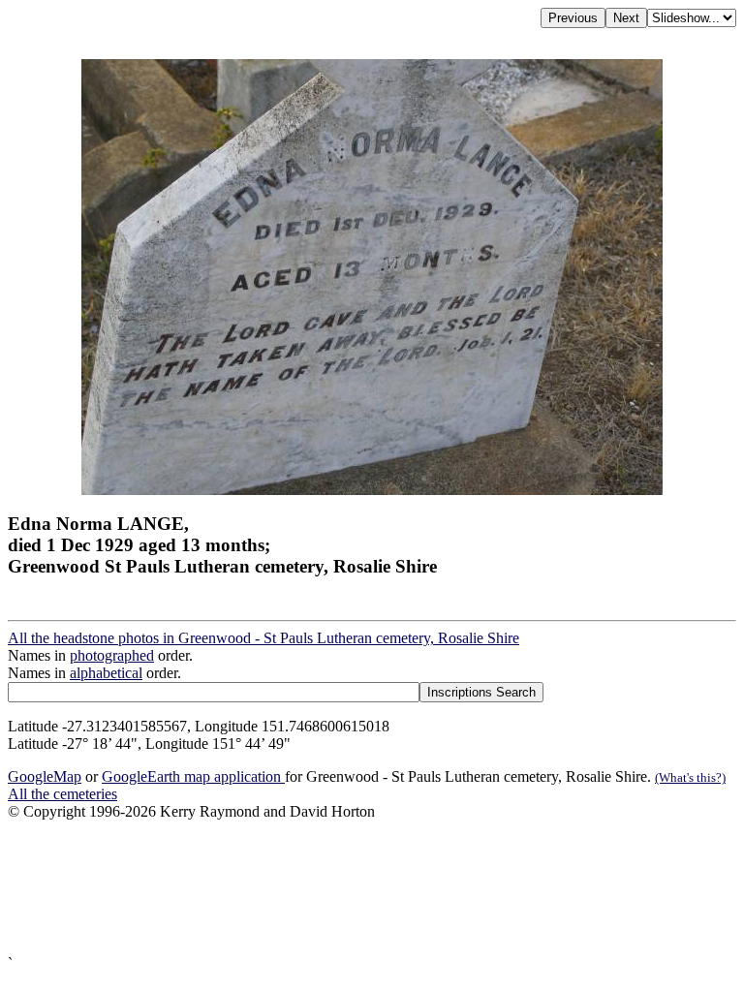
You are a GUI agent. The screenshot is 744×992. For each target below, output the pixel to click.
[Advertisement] (372, 888)
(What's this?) (690, 777)
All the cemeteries (62, 794)
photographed (112, 655)
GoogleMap (44, 776)
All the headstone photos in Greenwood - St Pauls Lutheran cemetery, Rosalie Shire (263, 638)
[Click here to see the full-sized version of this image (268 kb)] (372, 489)
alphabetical (106, 673)
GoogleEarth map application (193, 776)
